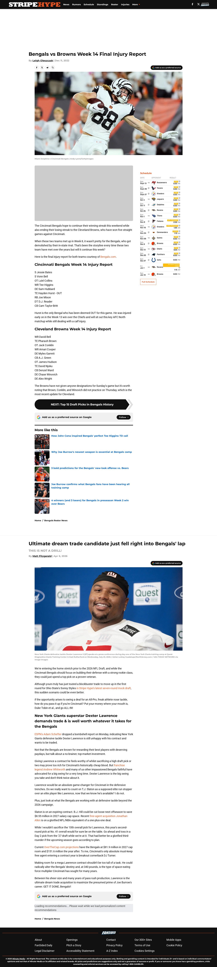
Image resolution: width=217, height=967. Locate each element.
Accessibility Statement (80, 950)
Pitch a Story (73, 945)
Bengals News (52, 918)
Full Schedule (148, 282)
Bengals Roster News (55, 520)
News (66, 4)
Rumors (76, 4)
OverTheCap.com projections (61, 847)
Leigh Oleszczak (43, 60)
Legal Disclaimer (44, 950)
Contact (111, 939)
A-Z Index (112, 950)
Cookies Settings (145, 950)
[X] (198, 4)
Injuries (125, 4)
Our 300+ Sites (143, 939)
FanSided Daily (43, 945)
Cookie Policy (174, 945)
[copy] (53, 67)
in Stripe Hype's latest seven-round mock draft (104, 688)
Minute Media (18, 959)
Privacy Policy (114, 945)
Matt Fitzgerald (42, 556)
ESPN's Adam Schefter (48, 734)
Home (38, 520)
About (38, 939)
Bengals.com (108, 256)
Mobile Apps (173, 939)
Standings (102, 4)
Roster (114, 4)
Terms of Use (142, 945)
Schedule (89, 4)
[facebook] (192, 4)
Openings (72, 939)
